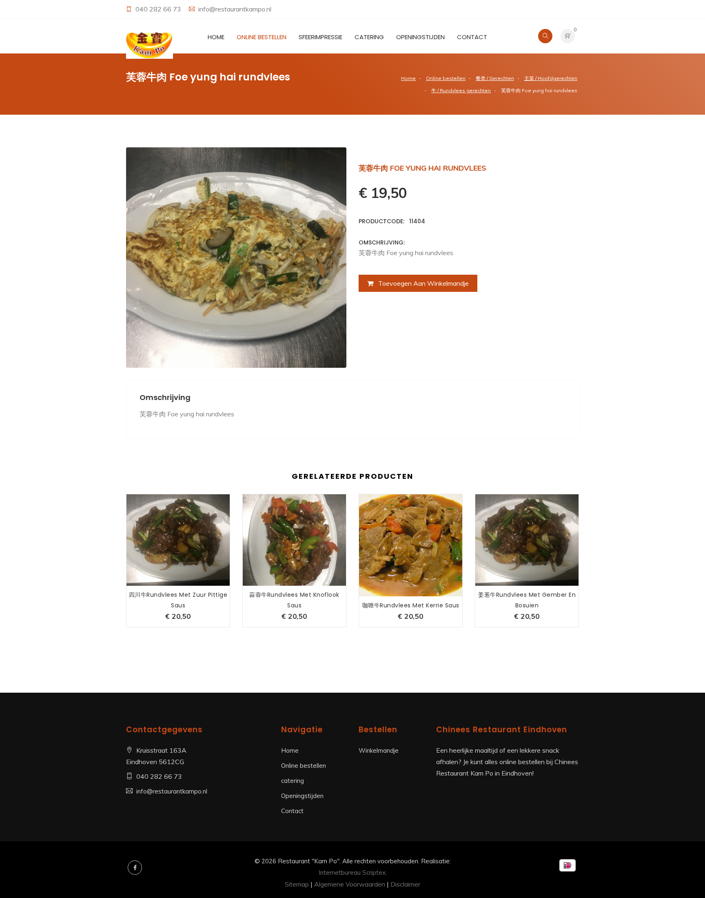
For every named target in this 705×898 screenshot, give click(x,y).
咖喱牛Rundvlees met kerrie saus (410, 605)
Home (216, 37)
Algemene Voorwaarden (349, 884)
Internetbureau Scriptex (352, 872)
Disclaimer (405, 884)
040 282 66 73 (159, 9)
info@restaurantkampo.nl (234, 9)
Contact (472, 37)
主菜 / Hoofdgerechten (550, 78)
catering (369, 37)
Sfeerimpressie (320, 37)
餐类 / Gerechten (495, 78)
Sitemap (297, 884)
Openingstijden (420, 37)
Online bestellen (261, 37)
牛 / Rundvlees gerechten (461, 90)
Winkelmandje (379, 750)
